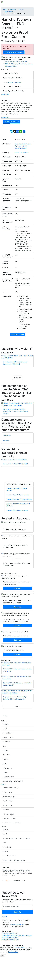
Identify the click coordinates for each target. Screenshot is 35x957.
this (7, 881)
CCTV (5, 728)
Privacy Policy (20, 947)
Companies (6, 742)
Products (6, 724)
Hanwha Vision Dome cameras (17, 510)
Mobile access (7, 792)
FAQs (4, 843)
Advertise (6, 829)
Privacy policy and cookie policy (14, 860)
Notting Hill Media (17, 924)
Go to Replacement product (13, 52)
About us (6, 834)
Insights (5, 750)
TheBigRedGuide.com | (10, 935)
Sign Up (17, 912)
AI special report (8, 777)
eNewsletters (7, 847)
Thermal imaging (8, 814)
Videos (5, 772)
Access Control (8, 733)
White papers (7, 768)
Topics (3, 784)
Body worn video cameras (11, 823)
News (4, 746)
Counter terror (7, 801)
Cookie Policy (13, 952)
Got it (3, 956)
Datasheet (7, 125)
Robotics (6, 810)
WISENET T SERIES (14, 82)
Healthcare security (9, 796)
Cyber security (8, 805)
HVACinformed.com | (25, 935)
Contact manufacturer (11, 122)
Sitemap (5, 851)
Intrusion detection (9, 818)
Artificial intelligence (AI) (11, 788)
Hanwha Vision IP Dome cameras (18, 495)
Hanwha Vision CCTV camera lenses (19, 499)
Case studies (7, 755)
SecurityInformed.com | (10, 933)
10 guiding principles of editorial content (16, 838)
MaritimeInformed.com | (10, 937)
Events (5, 763)
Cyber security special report (13, 781)
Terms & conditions (9, 856)
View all (17, 378)
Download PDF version (17, 334)
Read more (5, 94)
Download (17, 525)
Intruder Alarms (8, 737)
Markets (5, 759)
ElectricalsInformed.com (10, 940)
